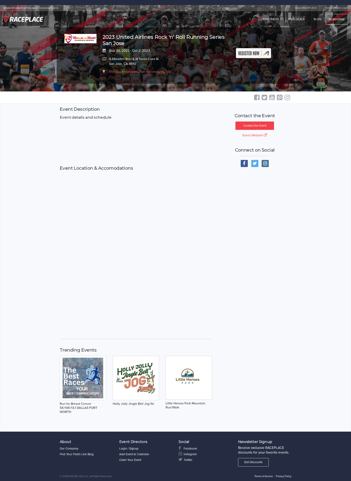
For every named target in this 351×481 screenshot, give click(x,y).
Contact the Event (254, 125)
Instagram (190, 454)
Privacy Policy (283, 476)
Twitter (188, 460)
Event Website (253, 135)
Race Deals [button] (296, 19)
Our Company (69, 448)
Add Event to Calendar (134, 454)
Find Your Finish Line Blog (77, 454)
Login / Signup (129, 448)
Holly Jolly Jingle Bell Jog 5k (133, 404)
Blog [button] (317, 19)
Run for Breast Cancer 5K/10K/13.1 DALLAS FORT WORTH (78, 408)
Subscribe (337, 19)
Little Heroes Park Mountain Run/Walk (185, 405)
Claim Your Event (130, 460)
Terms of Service (263, 476)
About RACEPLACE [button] (306, 8)
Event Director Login (336, 8)
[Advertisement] (136, 142)
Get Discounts (253, 462)
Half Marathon (149, 72)
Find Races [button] (271, 19)
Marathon (131, 72)
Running (115, 72)
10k (168, 72)
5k (162, 72)
